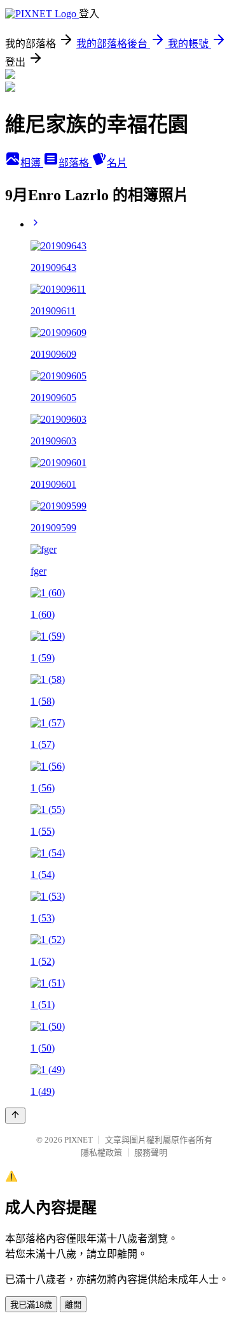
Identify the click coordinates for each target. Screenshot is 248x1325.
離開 (73, 1305)
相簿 (31, 162)
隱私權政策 (101, 1152)
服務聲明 (150, 1152)
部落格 (75, 162)
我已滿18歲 (31, 1305)
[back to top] (15, 1116)
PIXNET (78, 1140)
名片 (117, 162)
